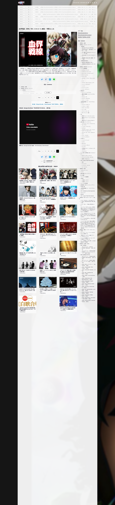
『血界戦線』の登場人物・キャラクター (85, 66)
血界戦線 (80, 36)
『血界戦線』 (24, 90)
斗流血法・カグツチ (85, 180)
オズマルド (84, 128)
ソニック (83, 85)
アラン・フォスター (85, 135)
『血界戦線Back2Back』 (85, 60)
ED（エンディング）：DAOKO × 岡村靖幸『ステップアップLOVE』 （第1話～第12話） (88, 261)
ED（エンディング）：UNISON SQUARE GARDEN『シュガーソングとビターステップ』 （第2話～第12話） (88, 252)
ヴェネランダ (84, 151)
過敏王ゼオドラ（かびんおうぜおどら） (88, 120)
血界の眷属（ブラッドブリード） (86, 122)
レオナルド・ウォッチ (85, 70)
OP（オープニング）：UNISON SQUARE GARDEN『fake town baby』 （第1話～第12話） (88, 257)
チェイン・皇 (84, 76)
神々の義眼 (82, 175)
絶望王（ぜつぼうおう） (86, 158)
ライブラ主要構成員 (84, 68)
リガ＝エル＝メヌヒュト (86, 145)
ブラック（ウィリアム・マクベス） (87, 157)
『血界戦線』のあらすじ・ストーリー (26, 88)
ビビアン (83, 141)
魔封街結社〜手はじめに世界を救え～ (29, 91)
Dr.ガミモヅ (84, 143)
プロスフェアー (83, 192)
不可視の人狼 (83, 186)
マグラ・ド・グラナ (85, 100)
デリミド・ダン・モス (85, 111)
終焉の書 (82, 194)
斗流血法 (82, 178)
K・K (83, 81)
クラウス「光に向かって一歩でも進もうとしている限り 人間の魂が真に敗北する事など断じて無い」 (88, 201)
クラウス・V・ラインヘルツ (86, 71)
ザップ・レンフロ (85, 74)
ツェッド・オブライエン (86, 84)
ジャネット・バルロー (85, 106)
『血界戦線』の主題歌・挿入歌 (84, 243)
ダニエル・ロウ (84, 96)
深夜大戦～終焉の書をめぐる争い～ (87, 62)
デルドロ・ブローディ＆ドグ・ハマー (88, 82)
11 (51, 97)
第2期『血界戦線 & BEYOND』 (86, 254)
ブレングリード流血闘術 (84, 176)
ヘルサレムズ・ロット (84, 170)
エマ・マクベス (84, 167)
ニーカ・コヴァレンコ (85, 89)
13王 (81, 114)
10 (48, 97)
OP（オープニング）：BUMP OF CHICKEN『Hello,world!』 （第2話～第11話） (88, 248)
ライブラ (82, 171)
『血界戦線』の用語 (82, 168)
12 (54, 97)
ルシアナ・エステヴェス (86, 98)
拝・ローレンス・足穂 (85, 112)
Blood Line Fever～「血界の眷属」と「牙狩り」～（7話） (32, 93)
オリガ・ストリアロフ (85, 107)
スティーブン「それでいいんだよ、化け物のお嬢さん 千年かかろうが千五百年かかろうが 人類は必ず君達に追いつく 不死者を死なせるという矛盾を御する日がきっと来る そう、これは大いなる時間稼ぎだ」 (88, 209)
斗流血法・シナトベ (85, 181)
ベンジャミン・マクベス (86, 165)
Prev (39, 97)
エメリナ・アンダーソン (86, 104)
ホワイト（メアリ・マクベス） (87, 155)
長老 (82, 162)
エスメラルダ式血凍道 (84, 183)
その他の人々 (83, 138)
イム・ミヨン (84, 109)
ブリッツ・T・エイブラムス (86, 92)
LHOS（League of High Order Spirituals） (87, 160)
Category (75, 2)
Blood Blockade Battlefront (83, 32)
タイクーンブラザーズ (85, 136)
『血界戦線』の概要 (23, 86)
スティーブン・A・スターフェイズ (87, 73)
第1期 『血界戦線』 (84, 245)
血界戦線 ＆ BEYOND (86, 36)
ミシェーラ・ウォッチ (85, 140)
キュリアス (84, 146)
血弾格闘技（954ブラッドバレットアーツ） (88, 184)
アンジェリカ (84, 163)
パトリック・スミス (85, 87)
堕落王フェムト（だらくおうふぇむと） (88, 115)
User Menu (83, 2)
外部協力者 (82, 90)
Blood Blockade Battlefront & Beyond (85, 34)
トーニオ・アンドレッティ (86, 126)
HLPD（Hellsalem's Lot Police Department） (88, 190)
